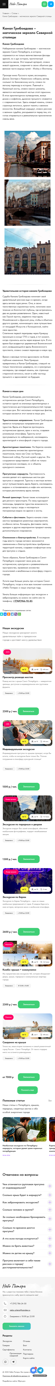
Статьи (14, 13)
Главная (6, 13)
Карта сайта (28, 1358)
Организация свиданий (15, 1354)
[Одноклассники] (8, 614)
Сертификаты (9, 1349)
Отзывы (26, 1341)
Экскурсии (7, 1341)
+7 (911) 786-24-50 (18, 1303)
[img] (27, 733)
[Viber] (15, 614)
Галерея (6, 1345)
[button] (17, 1326)
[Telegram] (12, 614)
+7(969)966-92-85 (22, 601)
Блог (25, 1345)
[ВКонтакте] (5, 614)
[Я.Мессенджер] (1, 614)
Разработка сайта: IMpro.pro (14, 1381)
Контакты (27, 1349)
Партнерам (28, 1354)
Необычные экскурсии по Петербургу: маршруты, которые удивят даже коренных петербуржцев (22, 1148)
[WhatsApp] (19, 614)
